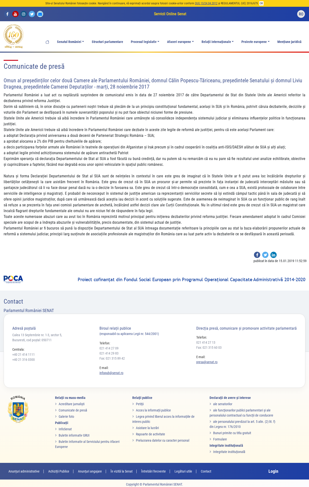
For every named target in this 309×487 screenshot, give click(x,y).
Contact (206, 471)
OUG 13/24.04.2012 (206, 3)
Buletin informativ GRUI (74, 435)
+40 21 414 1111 (23, 354)
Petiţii (140, 404)
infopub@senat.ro (111, 373)
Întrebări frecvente (153, 471)
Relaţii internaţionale (216, 42)
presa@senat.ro (207, 362)
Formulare (220, 439)
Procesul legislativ (143, 42)
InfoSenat (65, 429)
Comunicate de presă (73, 410)
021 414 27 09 (109, 348)
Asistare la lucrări (147, 428)
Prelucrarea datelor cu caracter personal (162, 440)
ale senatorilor (222, 404)
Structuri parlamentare (107, 42)
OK (261, 3)
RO (301, 14)
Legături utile (183, 471)
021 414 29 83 (109, 353)
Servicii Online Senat (170, 14)
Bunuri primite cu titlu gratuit (232, 433)
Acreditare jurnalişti (71, 404)
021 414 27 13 (205, 342)
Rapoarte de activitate (150, 434)
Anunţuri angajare (90, 471)
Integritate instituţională (229, 452)
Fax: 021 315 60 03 (209, 347)
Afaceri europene (179, 42)
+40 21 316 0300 (23, 360)
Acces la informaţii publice (153, 410)
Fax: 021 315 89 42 (112, 358)
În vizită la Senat (122, 471)
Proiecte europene (254, 42)
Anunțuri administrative (24, 471)
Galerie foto (66, 416)
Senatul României (69, 42)
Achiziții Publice (58, 471)
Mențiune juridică (289, 42)
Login (273, 471)
